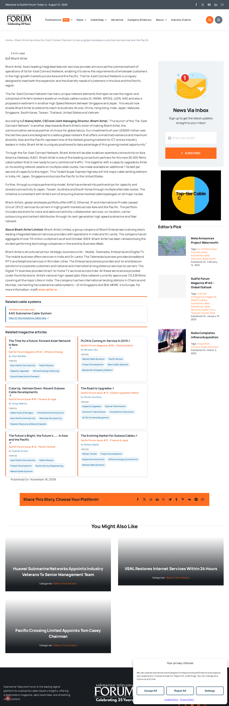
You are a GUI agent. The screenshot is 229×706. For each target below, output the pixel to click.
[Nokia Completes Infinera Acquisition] (172, 331)
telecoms (196, 258)
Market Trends (89, 453)
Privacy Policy (187, 699)
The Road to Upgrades (97, 388)
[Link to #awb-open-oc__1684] (218, 20)
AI (198, 249)
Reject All (180, 690)
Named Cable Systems (93, 359)
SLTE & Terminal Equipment (95, 417)
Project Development (93, 364)
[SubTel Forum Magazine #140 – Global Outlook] (172, 286)
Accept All (150, 690)
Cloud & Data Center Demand (24, 376)
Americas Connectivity (50, 418)
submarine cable (200, 255)
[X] (144, 499)
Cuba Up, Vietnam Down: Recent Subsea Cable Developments (37, 391)
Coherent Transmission (94, 411)
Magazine (210, 296)
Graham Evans (20, 451)
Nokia (204, 346)
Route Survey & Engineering (49, 465)
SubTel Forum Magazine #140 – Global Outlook (203, 283)
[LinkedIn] (157, 499)
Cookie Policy (171, 699)
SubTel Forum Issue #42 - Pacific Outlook (32, 446)
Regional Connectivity (93, 459)
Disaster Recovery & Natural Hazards (28, 424)
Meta (204, 252)
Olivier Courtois (92, 397)
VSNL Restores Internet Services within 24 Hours (171, 568)
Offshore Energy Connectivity (123, 459)
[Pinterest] (183, 499)
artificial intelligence (199, 295)
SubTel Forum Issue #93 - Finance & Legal (32, 399)
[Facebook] (138, 499)
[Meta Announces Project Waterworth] (172, 237)
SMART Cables (199, 300)
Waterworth (209, 258)
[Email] (202, 499)
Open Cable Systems (118, 364)
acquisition (204, 343)
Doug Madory (19, 403)
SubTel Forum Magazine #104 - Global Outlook (107, 345)
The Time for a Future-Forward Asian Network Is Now (40, 344)
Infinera (195, 346)
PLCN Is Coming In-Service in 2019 (105, 341)
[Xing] (196, 499)
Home (8, 40)
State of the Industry (65, 583)
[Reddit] (151, 499)
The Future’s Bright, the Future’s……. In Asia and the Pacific (38, 439)
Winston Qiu (91, 349)
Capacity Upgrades (19, 371)
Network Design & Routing (46, 371)
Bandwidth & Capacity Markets (97, 370)
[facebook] (196, 4)
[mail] (222, 4)
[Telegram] (170, 499)
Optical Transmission (115, 406)
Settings (210, 690)
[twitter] (202, 4)
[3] (114, 683)
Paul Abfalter (19, 356)
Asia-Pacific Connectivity (22, 365)
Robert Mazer (91, 444)
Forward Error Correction (121, 411)
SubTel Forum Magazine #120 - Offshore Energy (36, 351)
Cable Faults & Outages (21, 412)
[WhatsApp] (163, 499)
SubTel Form (208, 309)
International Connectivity (50, 412)
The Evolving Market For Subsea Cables (109, 436)
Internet (195, 252)
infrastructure (209, 249)
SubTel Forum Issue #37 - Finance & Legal (104, 440)
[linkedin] (215, 4)
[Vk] (189, 499)
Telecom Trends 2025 (203, 313)
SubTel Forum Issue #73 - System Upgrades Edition (110, 392)
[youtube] (209, 4)
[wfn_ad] (191, 172)
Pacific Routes (46, 365)
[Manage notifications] (8, 698)
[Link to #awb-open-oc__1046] (209, 20)
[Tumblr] (176, 499)
